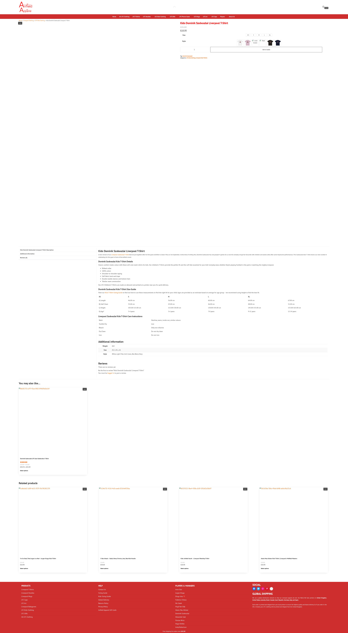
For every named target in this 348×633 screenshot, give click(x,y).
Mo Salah (178, 603)
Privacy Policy (103, 607)
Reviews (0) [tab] (23, 258)
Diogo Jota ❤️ (180, 596)
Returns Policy (103, 603)
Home (114, 16)
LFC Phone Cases (184, 16)
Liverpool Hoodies (27, 593)
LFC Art (205, 16)
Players (222, 16)
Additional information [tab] (27, 254)
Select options (24, 470)
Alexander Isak (180, 617)
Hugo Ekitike (179, 624)
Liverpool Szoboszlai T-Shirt (120, 255)
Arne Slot (178, 589)
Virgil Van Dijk (180, 607)
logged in (110, 373)
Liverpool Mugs (26, 596)
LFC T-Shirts (136, 16)
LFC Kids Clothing (160, 16)
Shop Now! (337, 3)
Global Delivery (103, 600)
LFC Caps (214, 16)
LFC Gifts (172, 16)
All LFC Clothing (124, 16)
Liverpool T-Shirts (27, 589)
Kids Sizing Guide (104, 596)
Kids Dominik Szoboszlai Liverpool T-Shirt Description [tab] (37, 250)
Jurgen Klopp (180, 593)
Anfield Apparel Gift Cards (107, 610)
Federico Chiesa (180, 600)
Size (184, 35)
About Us (232, 16)
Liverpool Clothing (28, 20)
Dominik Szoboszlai (187, 56)
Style (184, 41)
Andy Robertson (181, 627)
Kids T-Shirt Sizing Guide (113, 293)
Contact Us (102, 589)
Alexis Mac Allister (181, 610)
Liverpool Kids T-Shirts (201, 58)
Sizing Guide (102, 593)
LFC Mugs (197, 16)
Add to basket (266, 49)
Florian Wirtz (179, 620)
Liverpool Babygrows (28, 607)
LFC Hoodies (147, 16)
